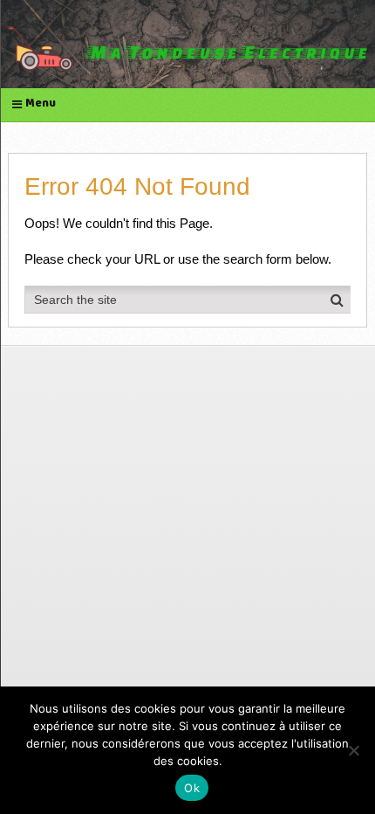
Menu (40, 104)
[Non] (353, 750)
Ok (192, 788)
